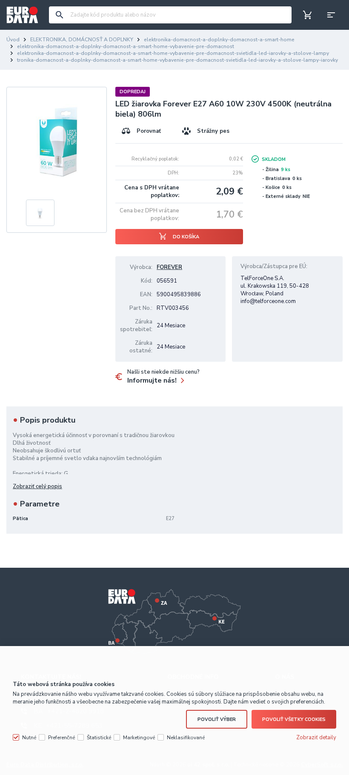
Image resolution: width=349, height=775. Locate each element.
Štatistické (99, 737)
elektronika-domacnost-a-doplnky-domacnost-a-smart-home (219, 39)
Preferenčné (61, 737)
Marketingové (139, 737)
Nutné (29, 737)
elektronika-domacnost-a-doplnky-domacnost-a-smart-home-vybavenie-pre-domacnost (125, 46)
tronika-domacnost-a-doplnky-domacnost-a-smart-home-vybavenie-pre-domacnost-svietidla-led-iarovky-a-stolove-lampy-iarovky (177, 60)
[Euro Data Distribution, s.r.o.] (22, 14)
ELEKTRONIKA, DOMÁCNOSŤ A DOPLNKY (81, 39)
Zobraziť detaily (316, 737)
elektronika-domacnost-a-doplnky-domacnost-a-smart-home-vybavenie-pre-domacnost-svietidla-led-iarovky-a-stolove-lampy (173, 53)
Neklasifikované (186, 737)
